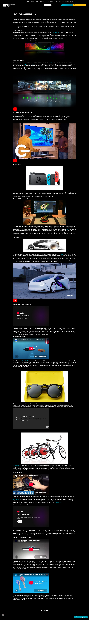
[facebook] (40, 610)
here (38, 234)
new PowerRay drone (25, 360)
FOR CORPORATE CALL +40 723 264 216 (46, 1)
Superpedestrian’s (17, 465)
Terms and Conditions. (50, 617)
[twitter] (42, 610)
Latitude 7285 (56, 32)
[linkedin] (43, 610)
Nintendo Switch (17, 192)
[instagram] (45, 610)
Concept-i (62, 254)
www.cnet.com (59, 502)
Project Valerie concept (29, 64)
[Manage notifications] (3, 615)
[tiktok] (49, 610)
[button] (81, 617)
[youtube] (47, 610)
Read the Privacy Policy (39, 617)
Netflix (51, 62)
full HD (68, 229)
